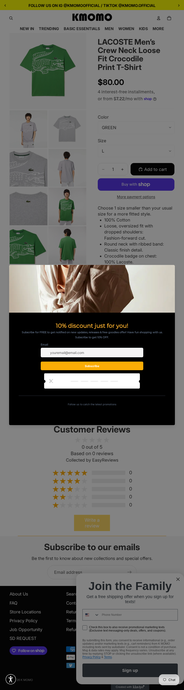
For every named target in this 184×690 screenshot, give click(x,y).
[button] (11, 679)
